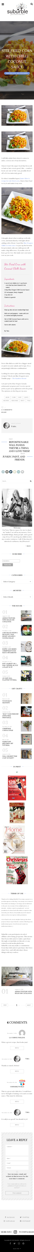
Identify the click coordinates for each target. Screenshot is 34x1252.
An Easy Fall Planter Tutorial (9, 679)
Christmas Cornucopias (7, 729)
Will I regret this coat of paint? (9, 757)
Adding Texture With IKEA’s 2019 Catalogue (8, 620)
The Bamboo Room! (19, 378)
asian (7, 397)
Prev (5, 1005)
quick (26, 397)
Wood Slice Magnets (7, 702)
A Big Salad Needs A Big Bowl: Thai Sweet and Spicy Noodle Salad (10, 635)
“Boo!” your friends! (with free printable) (10, 715)
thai (28, 400)
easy (20, 397)
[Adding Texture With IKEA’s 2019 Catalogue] (17, 976)
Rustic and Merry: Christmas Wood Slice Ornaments (9, 650)
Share (4, 412)
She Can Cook (11, 73)
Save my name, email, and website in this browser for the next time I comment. (17, 1176)
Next (29, 1005)
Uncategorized (22, 73)
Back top (16, 1248)
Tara (10, 45)
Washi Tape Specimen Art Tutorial (7, 743)
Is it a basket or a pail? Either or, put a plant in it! (10, 665)
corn (14, 397)
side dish (15, 400)
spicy (22, 400)
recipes (6, 400)
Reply (17, 1048)
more (29, 546)
